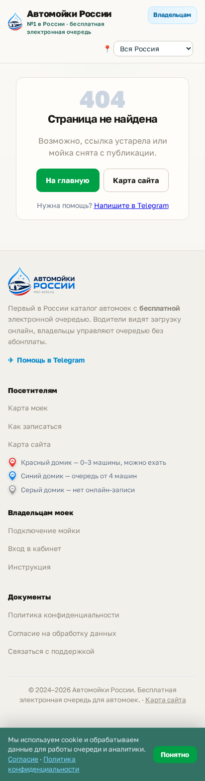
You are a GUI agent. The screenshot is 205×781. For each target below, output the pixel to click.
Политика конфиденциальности (63, 614)
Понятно (175, 755)
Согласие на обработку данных (62, 633)
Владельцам (172, 14)
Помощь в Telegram (46, 360)
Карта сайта (136, 180)
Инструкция (29, 567)
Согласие (23, 759)
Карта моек (28, 407)
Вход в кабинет (34, 548)
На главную (68, 180)
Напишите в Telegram (131, 205)
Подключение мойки (44, 530)
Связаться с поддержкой (51, 651)
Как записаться (35, 426)
